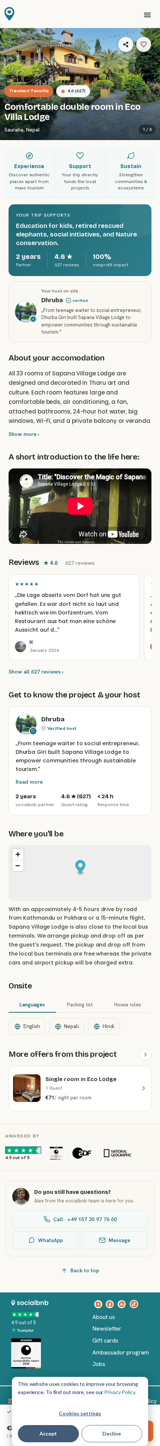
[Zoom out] (17, 865)
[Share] (125, 44)
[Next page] (145, 1054)
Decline (111, 1433)
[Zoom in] (17, 854)
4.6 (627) (76, 91)
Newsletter (106, 1328)
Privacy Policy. (120, 1392)
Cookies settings (80, 1413)
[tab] (32, 1005)
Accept (48, 1433)
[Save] (143, 44)
